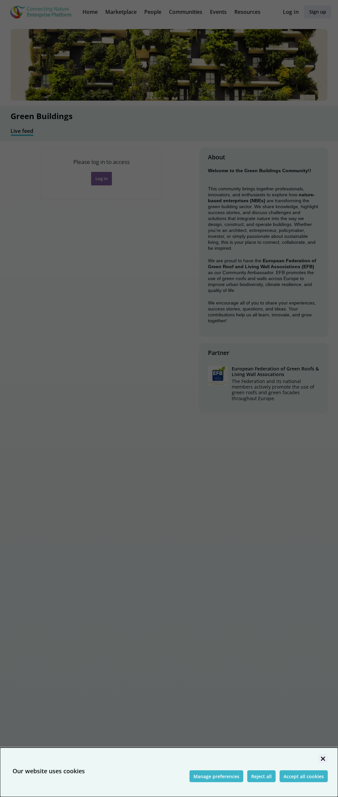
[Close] (322, 758)
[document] (169, 772)
